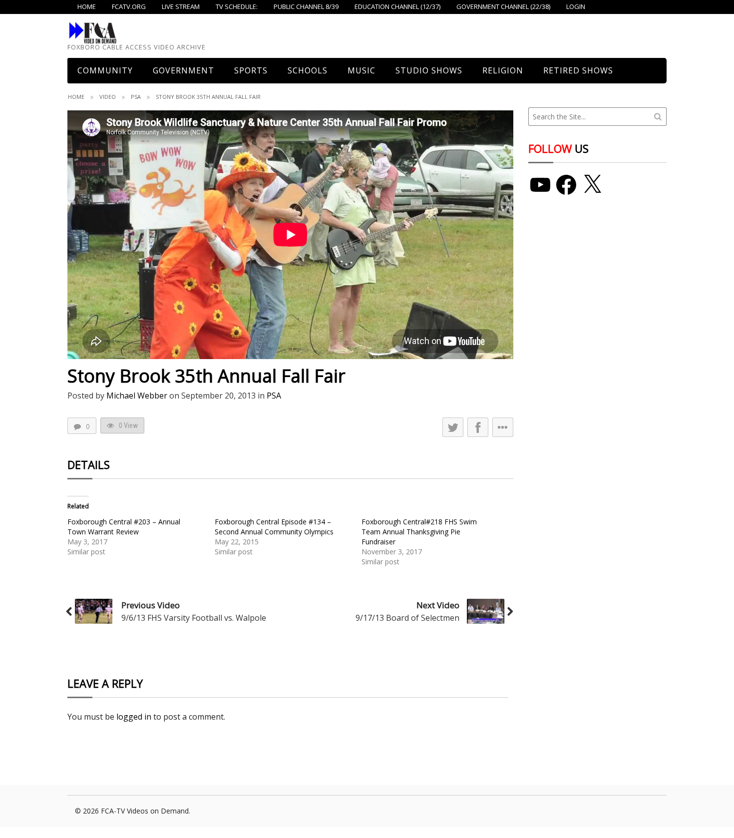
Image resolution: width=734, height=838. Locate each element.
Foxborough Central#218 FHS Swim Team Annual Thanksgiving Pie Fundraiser (419, 531)
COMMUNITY (105, 70)
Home (76, 96)
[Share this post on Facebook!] (477, 427)
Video (107, 96)
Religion (502, 70)
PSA (136, 96)
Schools (308, 70)
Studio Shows (428, 70)
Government (183, 70)
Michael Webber (136, 395)
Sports (251, 70)
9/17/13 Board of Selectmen (407, 617)
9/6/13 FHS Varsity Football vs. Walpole (193, 617)
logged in (133, 716)
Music (361, 70)
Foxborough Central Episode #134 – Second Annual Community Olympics (274, 526)
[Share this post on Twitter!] (452, 427)
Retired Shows (578, 70)
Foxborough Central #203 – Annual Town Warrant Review (123, 526)
